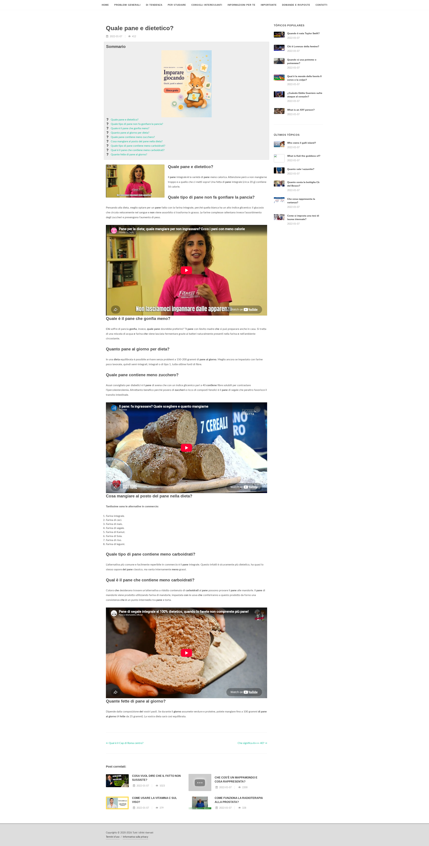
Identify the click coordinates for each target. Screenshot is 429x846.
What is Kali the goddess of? (303, 156)
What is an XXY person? (301, 109)
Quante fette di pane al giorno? (129, 154)
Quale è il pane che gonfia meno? (130, 128)
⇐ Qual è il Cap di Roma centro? (124, 743)
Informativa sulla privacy (135, 837)
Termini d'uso (112, 837)
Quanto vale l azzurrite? (300, 169)
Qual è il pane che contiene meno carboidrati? (138, 150)
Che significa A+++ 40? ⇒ (252, 743)
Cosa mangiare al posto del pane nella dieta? (137, 141)
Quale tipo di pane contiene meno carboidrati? (138, 145)
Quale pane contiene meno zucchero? (133, 137)
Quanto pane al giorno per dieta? (130, 132)
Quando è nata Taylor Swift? (303, 33)
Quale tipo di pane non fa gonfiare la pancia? (137, 124)
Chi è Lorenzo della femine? (303, 46)
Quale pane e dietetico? (124, 119)
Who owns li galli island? (301, 142)
